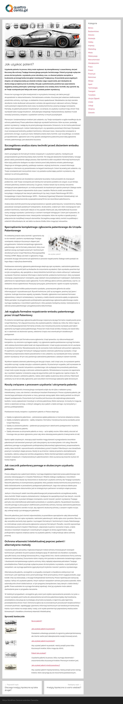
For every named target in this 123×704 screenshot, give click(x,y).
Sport (90, 84)
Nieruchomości (94, 60)
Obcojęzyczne (93, 63)
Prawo (90, 70)
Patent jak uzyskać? (38, 653)
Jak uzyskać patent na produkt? (43, 629)
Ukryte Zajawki (93, 98)
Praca (90, 67)
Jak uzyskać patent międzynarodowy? (45, 665)
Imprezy (91, 46)
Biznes (90, 28)
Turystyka (91, 95)
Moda (90, 53)
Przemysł (91, 74)
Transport (91, 91)
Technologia (92, 88)
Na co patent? (36, 621)
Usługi (90, 105)
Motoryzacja (92, 56)
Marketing (92, 49)
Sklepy (90, 81)
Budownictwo (93, 31)
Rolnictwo (92, 77)
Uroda (90, 102)
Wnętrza (91, 109)
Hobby (90, 42)
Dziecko (91, 35)
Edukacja (91, 38)
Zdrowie (91, 113)
